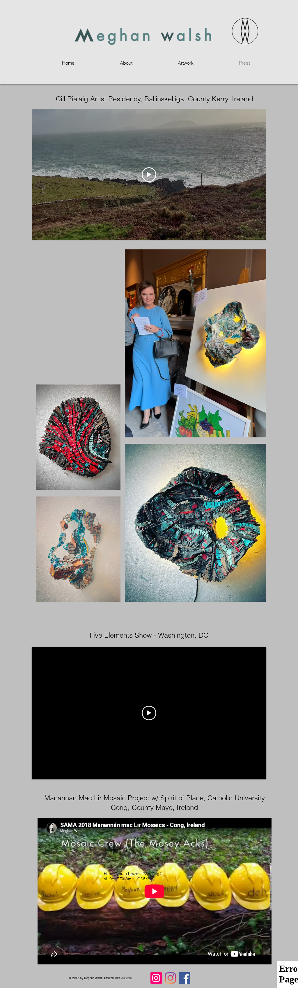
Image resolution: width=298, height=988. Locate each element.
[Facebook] (184, 978)
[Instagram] (156, 978)
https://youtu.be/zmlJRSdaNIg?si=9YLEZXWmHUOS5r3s (133, 876)
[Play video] (149, 174)
